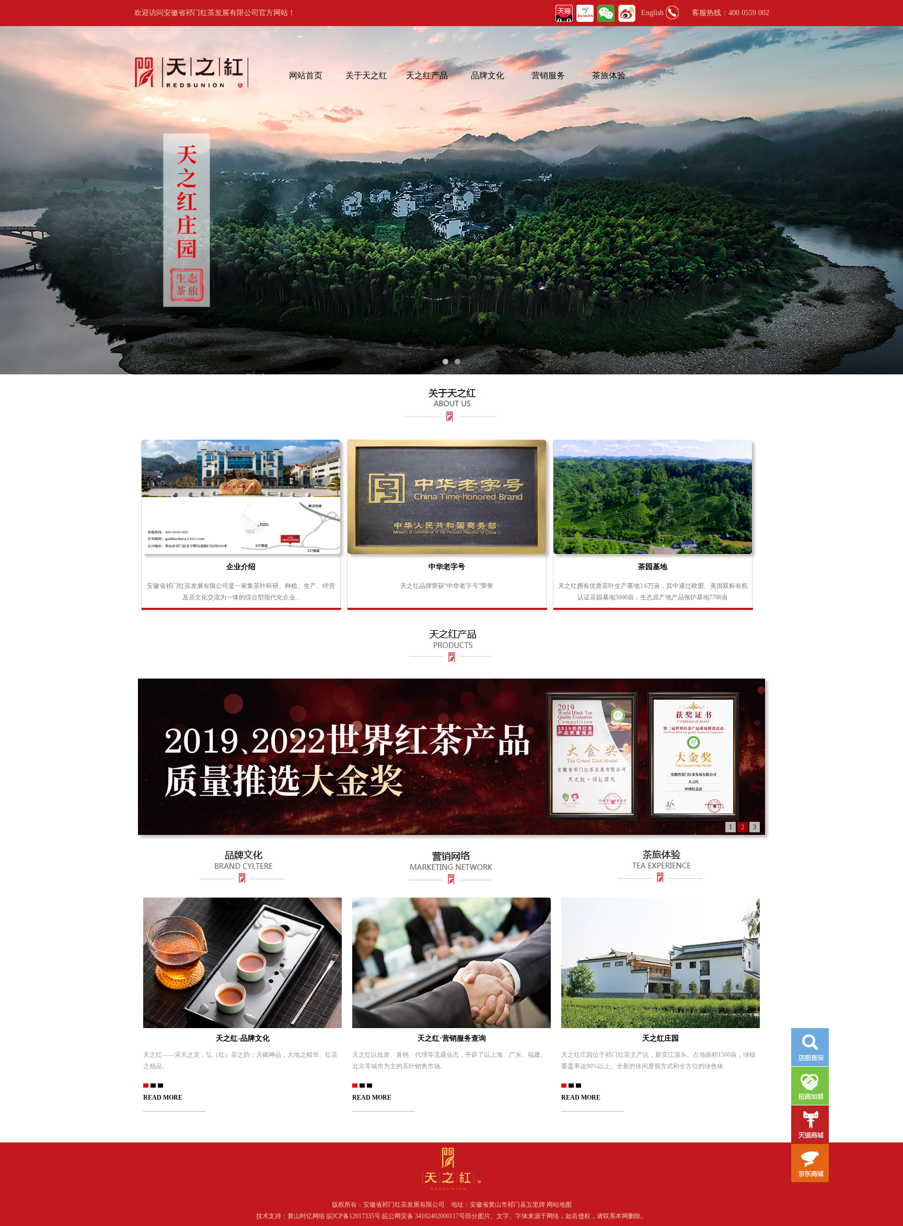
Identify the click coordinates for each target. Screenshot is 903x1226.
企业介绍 (241, 567)
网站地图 (559, 1204)
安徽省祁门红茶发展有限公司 (404, 1204)
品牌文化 (487, 75)
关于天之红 (366, 75)
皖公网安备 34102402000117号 (423, 1216)
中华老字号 (447, 567)
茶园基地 (652, 567)
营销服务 (548, 75)
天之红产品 (427, 75)
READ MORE (162, 1097)
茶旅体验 (609, 75)
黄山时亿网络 (307, 1216)
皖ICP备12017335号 (353, 1216)
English (652, 13)
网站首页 (305, 75)
